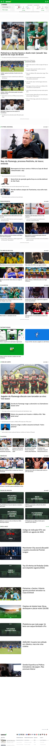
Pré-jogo (23, 10)
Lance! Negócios (43, 740)
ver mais (46, 201)
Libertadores (26, 740)
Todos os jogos (5, 9)
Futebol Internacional (28, 737)
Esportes (35, 737)
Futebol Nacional (19, 737)
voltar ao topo (44, 729)
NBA (34, 740)
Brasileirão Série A (19, 740)
